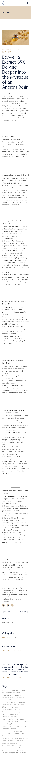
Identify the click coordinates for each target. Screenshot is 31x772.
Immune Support (8, 731)
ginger (17, 709)
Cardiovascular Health (10, 702)
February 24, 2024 (12, 650)
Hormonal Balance (9, 729)
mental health (7, 733)
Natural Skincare (8, 738)
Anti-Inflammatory (19, 690)
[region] (15, 756)
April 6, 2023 (9, 661)
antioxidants (16, 695)
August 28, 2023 (10, 49)
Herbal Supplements (9, 724)
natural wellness (21, 738)
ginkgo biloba (7, 712)
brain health (6, 700)
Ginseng (17, 712)
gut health (13, 595)
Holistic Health (7, 726)
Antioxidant (6, 695)
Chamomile (23, 702)
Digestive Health (8, 709)
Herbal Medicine (8, 721)
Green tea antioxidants (10, 714)
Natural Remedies (8, 736)
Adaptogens (6, 690)
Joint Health (22, 595)
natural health (19, 733)
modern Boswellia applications (13, 597)
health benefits (7, 719)
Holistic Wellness (20, 726)
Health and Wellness (9, 717)
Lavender (19, 731)
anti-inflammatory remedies (12, 588)
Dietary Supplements (10, 707)
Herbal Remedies (21, 721)
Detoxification (22, 704)
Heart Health (19, 719)
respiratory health (8, 599)
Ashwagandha (7, 697)
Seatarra (7, 52)
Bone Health (18, 697)
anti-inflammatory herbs (11, 692)
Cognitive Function (9, 704)
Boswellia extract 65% (9, 590)
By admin (6, 51)
